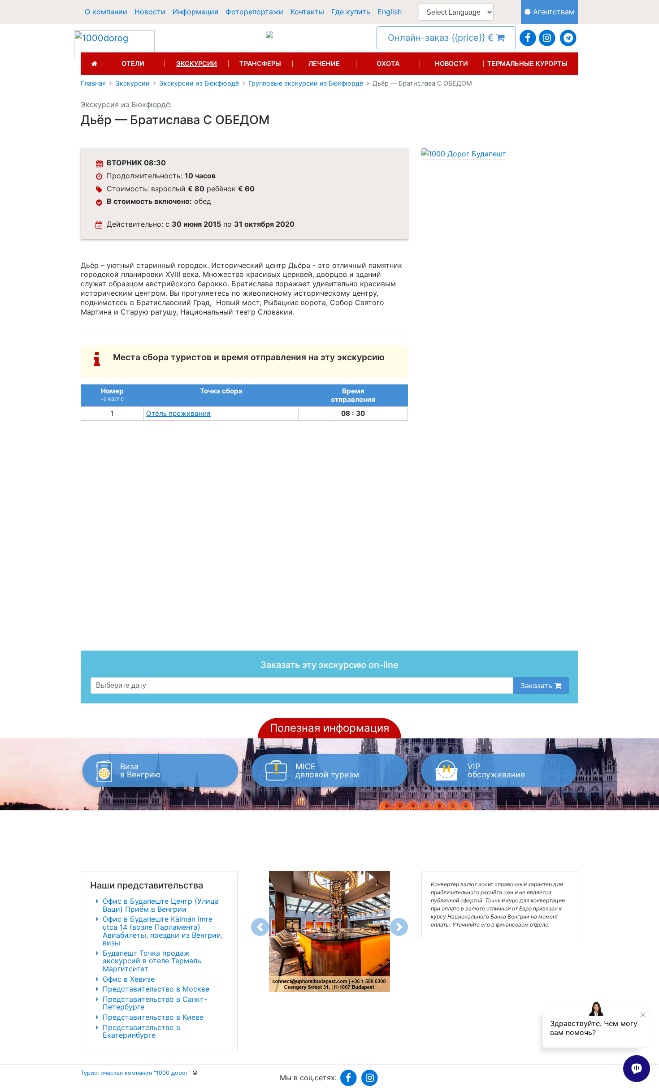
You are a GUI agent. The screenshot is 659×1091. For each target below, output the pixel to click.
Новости (149, 11)
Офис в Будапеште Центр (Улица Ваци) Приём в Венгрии (161, 905)
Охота (388, 63)
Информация (195, 11)
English (389, 11)
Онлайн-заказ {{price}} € (442, 37)
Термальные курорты (527, 63)
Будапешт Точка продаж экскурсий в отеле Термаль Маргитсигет (152, 961)
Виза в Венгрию (140, 770)
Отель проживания (178, 413)
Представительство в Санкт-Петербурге (155, 1003)
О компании (106, 11)
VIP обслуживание (496, 770)
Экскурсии (196, 63)
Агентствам (552, 11)
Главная (93, 83)
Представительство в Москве (156, 988)
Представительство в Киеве (153, 1017)
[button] (260, 927)
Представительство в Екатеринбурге (141, 1031)
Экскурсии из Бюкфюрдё (199, 83)
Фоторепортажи (254, 11)
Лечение (324, 63)
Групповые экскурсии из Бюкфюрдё (305, 83)
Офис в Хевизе (129, 979)
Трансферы (260, 63)
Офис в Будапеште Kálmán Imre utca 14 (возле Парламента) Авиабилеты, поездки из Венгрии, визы (163, 930)
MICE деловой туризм (327, 770)
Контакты (307, 11)
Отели (132, 63)
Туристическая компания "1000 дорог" (136, 1072)
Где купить (350, 11)
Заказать (537, 685)
